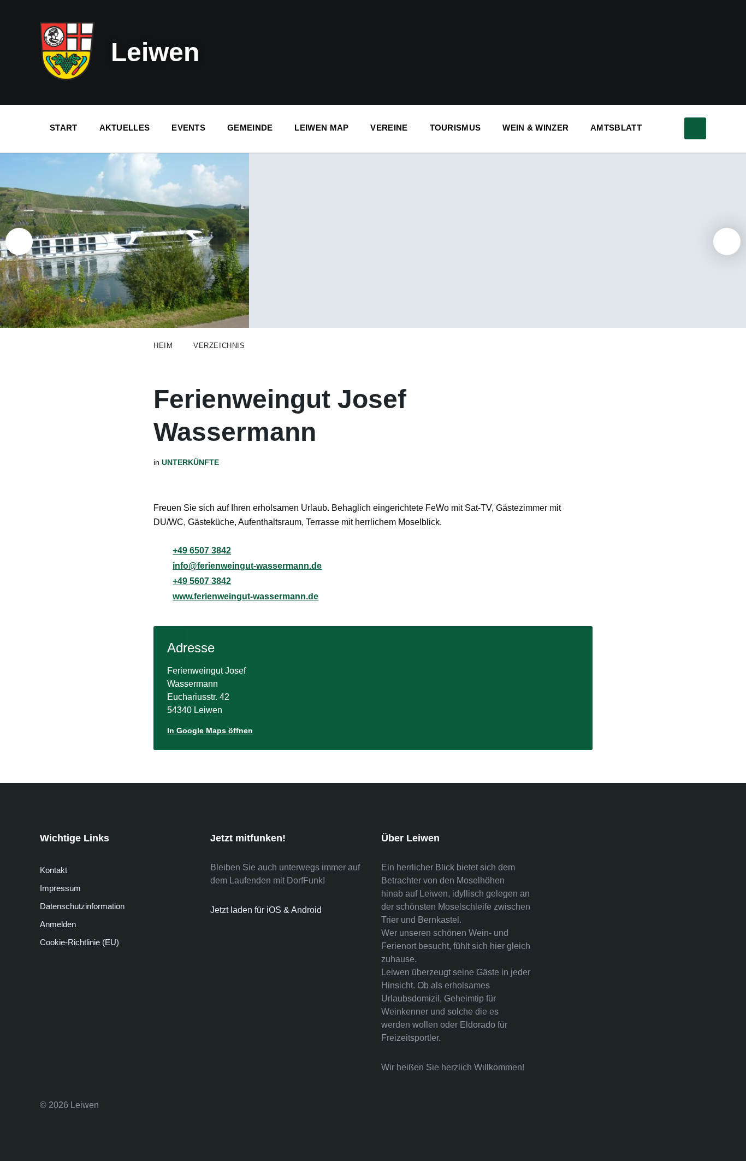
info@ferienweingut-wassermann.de (247, 565)
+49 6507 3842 (202, 550)
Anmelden (58, 924)
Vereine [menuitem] (388, 127)
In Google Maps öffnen (210, 730)
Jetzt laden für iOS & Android (266, 910)
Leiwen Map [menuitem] (321, 127)
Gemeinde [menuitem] (250, 127)
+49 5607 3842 (202, 581)
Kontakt (53, 870)
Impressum (60, 888)
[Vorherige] (19, 241)
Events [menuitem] (188, 127)
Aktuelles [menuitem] (124, 127)
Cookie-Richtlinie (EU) (79, 942)
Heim (163, 345)
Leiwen (155, 52)
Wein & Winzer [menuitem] (535, 127)
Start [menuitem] (64, 127)
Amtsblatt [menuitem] (616, 127)
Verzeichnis (219, 345)
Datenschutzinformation (82, 906)
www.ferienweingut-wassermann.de (245, 596)
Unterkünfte (190, 462)
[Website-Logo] (67, 77)
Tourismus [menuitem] (455, 127)
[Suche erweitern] (695, 128)
